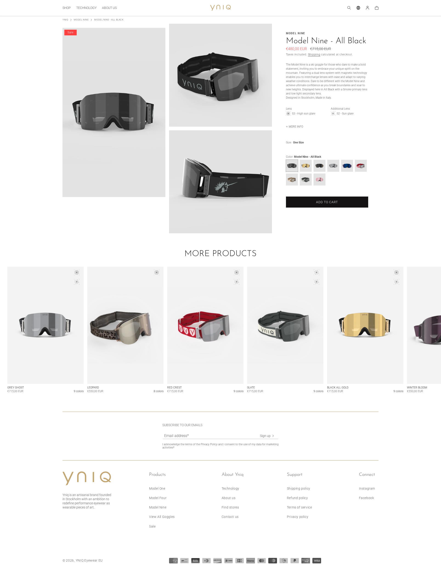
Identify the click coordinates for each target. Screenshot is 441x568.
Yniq (65, 19)
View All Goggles (162, 517)
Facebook (366, 498)
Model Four (158, 498)
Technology (230, 488)
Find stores (230, 507)
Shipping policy (298, 488)
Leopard (93, 387)
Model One (157, 488)
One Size (298, 142)
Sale (152, 526)
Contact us (230, 517)
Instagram (367, 488)
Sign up (265, 436)
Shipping (314, 54)
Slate (251, 387)
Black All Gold (337, 387)
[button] (66, 8)
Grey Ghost (15, 387)
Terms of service (299, 507)
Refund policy (297, 498)
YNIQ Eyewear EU (89, 560)
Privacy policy (297, 517)
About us (229, 498)
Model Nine (81, 19)
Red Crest (174, 387)
